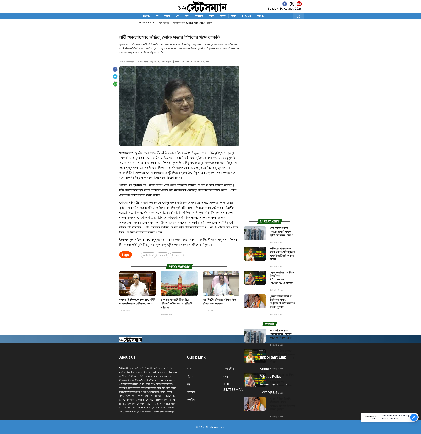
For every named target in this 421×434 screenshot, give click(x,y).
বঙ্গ (157, 15)
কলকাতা (167, 15)
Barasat (163, 255)
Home (146, 15)
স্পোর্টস (211, 15)
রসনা (225, 377)
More (260, 15)
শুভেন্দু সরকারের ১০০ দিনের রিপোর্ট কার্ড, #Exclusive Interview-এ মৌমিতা (185, 23)
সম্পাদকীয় (199, 15)
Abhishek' (148, 255)
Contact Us (268, 392)
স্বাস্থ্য (233, 15)
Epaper (246, 15)
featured (176, 255)
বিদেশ (187, 15)
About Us (127, 357)
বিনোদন (222, 15)
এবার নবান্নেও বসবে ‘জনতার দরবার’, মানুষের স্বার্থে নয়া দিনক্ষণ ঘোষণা (281, 231)
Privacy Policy (271, 377)
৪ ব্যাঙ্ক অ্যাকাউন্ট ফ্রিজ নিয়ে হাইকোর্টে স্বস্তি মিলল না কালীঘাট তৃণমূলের (176, 303)
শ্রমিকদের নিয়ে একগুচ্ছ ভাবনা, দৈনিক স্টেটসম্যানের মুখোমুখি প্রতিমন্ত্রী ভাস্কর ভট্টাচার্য (282, 254)
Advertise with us (273, 384)
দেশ (177, 15)
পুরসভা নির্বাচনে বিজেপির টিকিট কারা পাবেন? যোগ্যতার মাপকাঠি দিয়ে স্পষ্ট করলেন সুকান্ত (282, 301)
